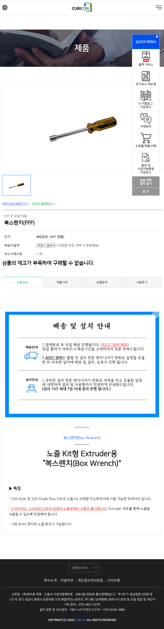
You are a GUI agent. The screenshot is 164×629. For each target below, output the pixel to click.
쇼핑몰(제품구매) (146, 146)
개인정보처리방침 (91, 580)
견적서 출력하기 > (43, 204)
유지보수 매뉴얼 (146, 84)
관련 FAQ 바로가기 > (15, 204)
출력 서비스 (146, 64)
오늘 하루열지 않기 (146, 182)
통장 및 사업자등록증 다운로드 (146, 169)
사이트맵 (113, 580)
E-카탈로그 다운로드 (146, 105)
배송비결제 (11, 245)
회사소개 (50, 580)
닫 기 (146, 191)
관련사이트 (80, 567)
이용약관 (67, 580)
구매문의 (145, 126)
